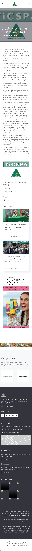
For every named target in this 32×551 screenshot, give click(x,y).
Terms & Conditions (11, 545)
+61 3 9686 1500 (17, 429)
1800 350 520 (8, 429)
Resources (6, 472)
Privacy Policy (22, 545)
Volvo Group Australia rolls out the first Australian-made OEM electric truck (16, 259)
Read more (7, 237)
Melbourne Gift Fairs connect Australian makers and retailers (16, 227)
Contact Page (7, 459)
